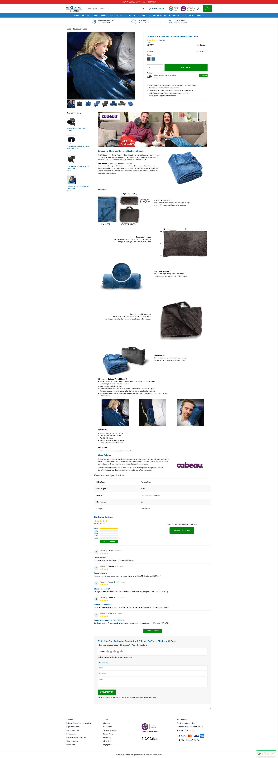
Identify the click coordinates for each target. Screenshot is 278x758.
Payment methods (73, 727)
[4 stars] (118, 651)
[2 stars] (111, 651)
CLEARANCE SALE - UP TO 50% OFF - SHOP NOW (139, 2)
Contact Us (107, 737)
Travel (85, 29)
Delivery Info (203, 51)
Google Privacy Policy (131, 697)
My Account (70, 745)
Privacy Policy (108, 734)
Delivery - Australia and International (79, 723)
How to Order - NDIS (73, 730)
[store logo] (74, 9)
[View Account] (198, 8)
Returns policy (71, 734)
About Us (106, 723)
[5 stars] (121, 651)
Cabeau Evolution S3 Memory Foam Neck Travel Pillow (78, 147)
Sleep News (107, 741)
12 (160, 40)
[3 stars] (114, 651)
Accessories (77, 29)
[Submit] (143, 8)
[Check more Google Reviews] (259, 753)
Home (76, 15)
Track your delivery (72, 741)
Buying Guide (107, 745)
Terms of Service (146, 697)
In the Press (107, 727)
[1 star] (107, 651)
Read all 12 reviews (152, 631)
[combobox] (116, 8)
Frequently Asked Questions (76, 737)
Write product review (182, 530)
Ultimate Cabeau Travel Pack (76, 128)
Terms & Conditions (110, 730)
